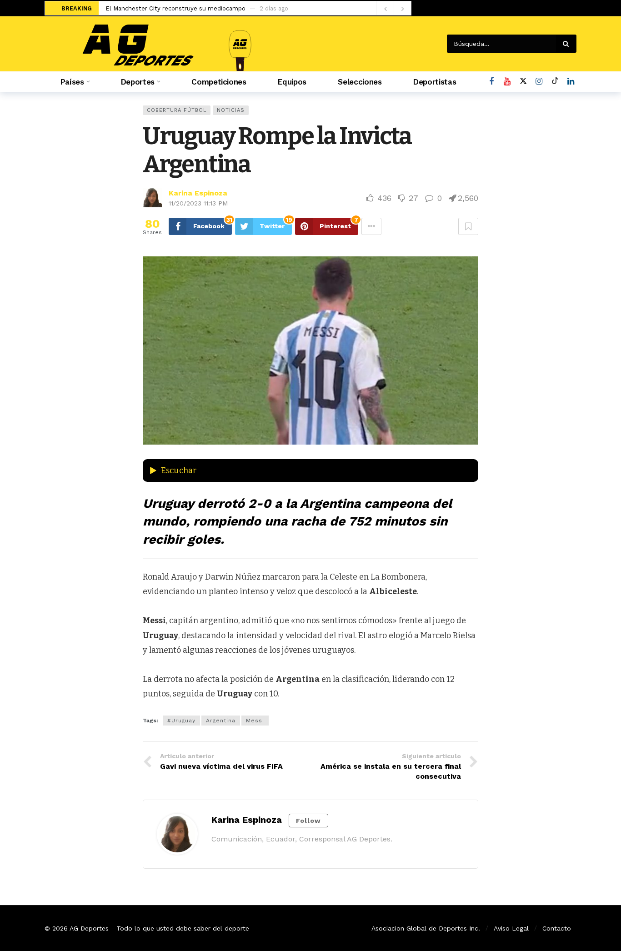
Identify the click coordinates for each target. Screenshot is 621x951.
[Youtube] (507, 81)
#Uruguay (181, 720)
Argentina (220, 720)
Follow (308, 820)
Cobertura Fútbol (176, 110)
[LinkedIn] (570, 81)
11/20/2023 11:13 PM (198, 203)
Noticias (231, 110)
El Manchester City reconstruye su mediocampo (175, 8)
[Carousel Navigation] (393, 8)
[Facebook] (491, 81)
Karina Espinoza (198, 193)
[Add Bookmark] (468, 226)
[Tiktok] (555, 81)
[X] (523, 81)
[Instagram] (539, 81)
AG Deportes (89, 928)
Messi (255, 720)
